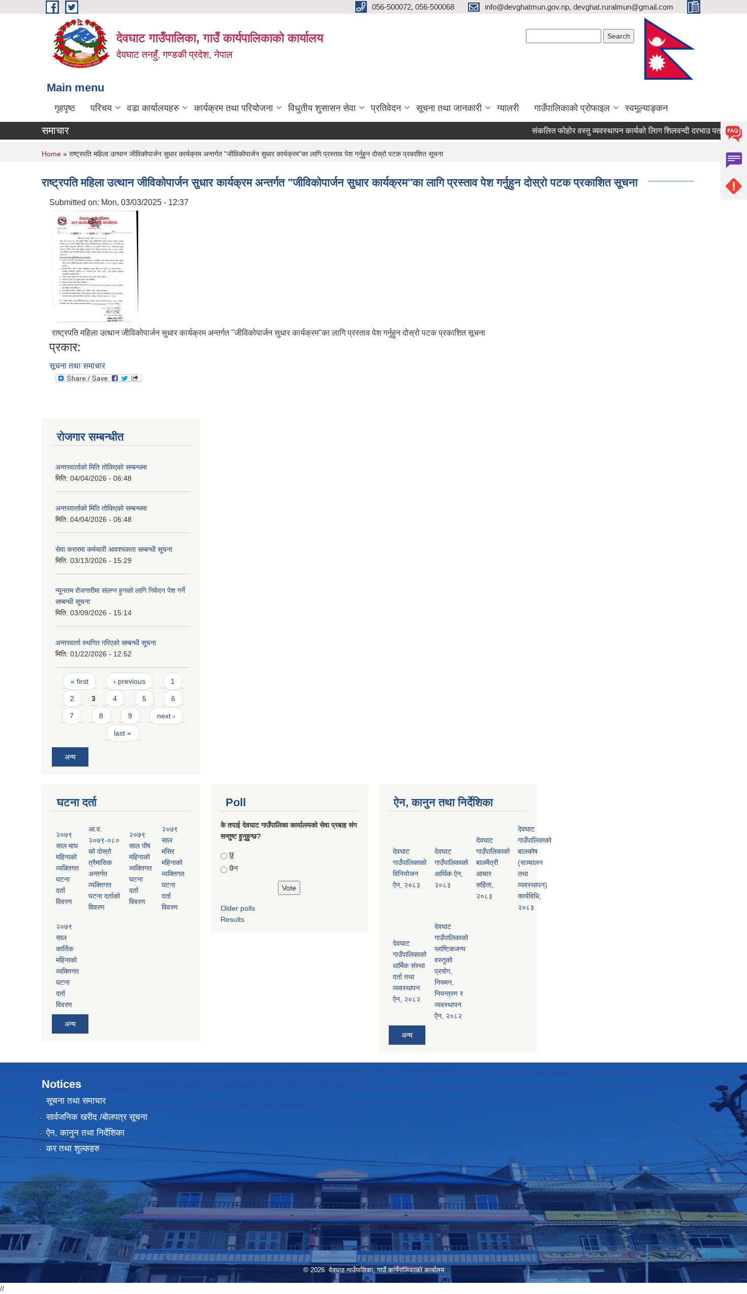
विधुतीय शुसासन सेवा (322, 108)
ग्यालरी (508, 108)
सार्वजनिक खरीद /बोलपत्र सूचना (96, 1117)
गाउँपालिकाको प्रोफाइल (572, 108)
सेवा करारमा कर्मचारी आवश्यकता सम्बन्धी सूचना (113, 549)
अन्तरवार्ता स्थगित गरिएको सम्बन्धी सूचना (105, 643)
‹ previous (129, 681)
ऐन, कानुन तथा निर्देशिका (85, 1133)
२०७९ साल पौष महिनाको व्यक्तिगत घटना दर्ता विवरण (140, 868)
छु (231, 854)
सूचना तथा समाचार (77, 365)
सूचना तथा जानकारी (449, 108)
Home (51, 154)
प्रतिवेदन (386, 108)
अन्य (70, 757)
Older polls (238, 908)
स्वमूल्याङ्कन (646, 108)
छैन (233, 868)
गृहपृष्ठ (64, 108)
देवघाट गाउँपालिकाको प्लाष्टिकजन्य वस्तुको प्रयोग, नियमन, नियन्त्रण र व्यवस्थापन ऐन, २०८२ (451, 971)
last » (122, 733)
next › (166, 716)
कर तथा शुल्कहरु (73, 1148)
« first (79, 681)
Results (232, 919)
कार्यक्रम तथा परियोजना (233, 108)
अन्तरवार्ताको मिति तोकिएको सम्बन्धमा (101, 467)
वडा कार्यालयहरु (153, 108)
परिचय (101, 108)
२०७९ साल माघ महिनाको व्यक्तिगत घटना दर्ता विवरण (67, 868)
